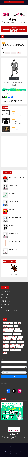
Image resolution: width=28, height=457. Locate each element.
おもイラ (14, 19)
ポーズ (13, 29)
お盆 (15, 323)
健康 (4, 342)
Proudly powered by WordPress (9, 446)
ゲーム (15, 326)
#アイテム (7, 52)
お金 (19, 323)
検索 (14, 376)
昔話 (4, 347)
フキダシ (20, 336)
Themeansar (13, 448)
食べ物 (11, 31)
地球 (8, 342)
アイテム (4, 29)
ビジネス (10, 334)
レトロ (13, 339)
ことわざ (5, 326)
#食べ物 (19, 52)
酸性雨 (19, 350)
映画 (8, 347)
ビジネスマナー (16, 334)
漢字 (17, 347)
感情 (15, 344)
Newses (23, 446)
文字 (22, 344)
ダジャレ (11, 331)
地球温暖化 (12, 342)
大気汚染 (22, 342)
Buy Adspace (4, 307)
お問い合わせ (20, 451)
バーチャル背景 (17, 331)
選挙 (15, 350)
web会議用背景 (5, 304)
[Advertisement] (14, 152)
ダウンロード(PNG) (14, 78)
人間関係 (19, 339)
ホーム (6, 451)
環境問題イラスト (5, 301)
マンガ (9, 339)
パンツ (4, 334)
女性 (4, 344)
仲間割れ (14, 121)
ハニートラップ (16, 129)
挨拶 (19, 344)
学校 (11, 344)
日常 (3, 42)
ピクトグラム (14, 336)
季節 (8, 344)
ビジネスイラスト (5, 291)
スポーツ (5, 331)
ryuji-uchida (17, 115)
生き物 (15, 31)
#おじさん (13, 52)
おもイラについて (12, 451)
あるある (5, 323)
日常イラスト (4, 294)
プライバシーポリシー (14, 454)
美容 (8, 350)
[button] (25, 36)
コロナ (12, 328)
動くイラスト (4, 298)
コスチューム (6, 328)
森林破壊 (12, 347)
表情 (11, 350)
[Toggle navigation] (21, 37)
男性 (17, 29)
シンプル (17, 328)
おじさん (9, 29)
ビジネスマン (21, 29)
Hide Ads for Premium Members (10, 311)
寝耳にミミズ (15, 113)
